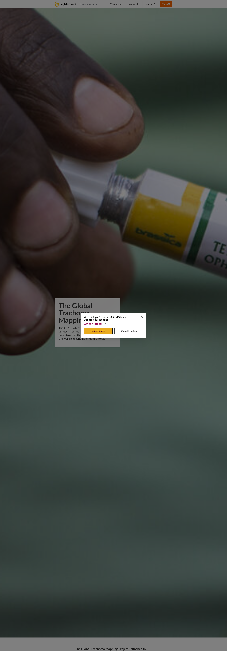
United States (98, 331)
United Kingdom (129, 331)
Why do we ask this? (93, 323)
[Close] (141, 316)
